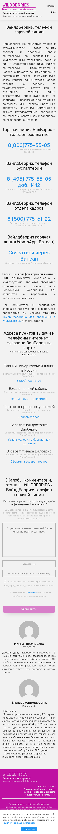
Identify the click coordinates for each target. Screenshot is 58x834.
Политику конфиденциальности (19, 823)
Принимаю (29, 829)
